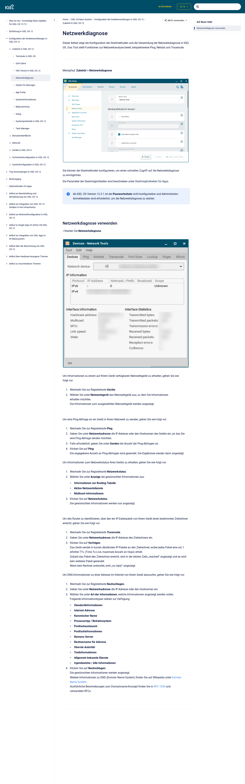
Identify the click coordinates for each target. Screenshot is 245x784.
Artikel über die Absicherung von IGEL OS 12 (27, 247)
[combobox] (217, 7)
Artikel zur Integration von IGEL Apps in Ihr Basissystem (27, 237)
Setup (18, 114)
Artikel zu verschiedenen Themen (25, 263)
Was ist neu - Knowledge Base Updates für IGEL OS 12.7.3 (27, 22)
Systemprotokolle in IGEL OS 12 (31, 121)
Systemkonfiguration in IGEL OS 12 (28, 164)
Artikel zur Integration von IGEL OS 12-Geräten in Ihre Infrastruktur (27, 205)
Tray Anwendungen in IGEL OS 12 (25, 172)
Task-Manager (22, 128)
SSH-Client (21, 63)
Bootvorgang (15, 179)
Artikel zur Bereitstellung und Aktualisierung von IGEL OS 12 (23, 195)
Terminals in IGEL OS (26, 56)
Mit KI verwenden (176, 20)
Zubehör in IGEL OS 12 (23, 49)
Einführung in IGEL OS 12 (21, 31)
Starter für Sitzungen (25, 85)
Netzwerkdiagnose (25, 78)
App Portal (20, 92)
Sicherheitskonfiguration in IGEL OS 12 (30, 157)
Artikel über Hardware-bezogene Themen (28, 256)
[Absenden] (197, 6)
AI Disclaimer (165, 6)
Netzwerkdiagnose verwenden (211, 28)
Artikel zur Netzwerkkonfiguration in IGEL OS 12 (28, 216)
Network (16, 143)
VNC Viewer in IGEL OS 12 (28, 70)
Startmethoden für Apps (20, 186)
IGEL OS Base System (81, 19)
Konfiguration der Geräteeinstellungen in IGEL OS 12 (28, 40)
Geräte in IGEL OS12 (22, 150)
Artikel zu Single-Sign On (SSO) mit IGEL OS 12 (28, 226)
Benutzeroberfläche (21, 135)
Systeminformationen (26, 99)
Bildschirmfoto (23, 106)
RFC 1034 (159, 686)
